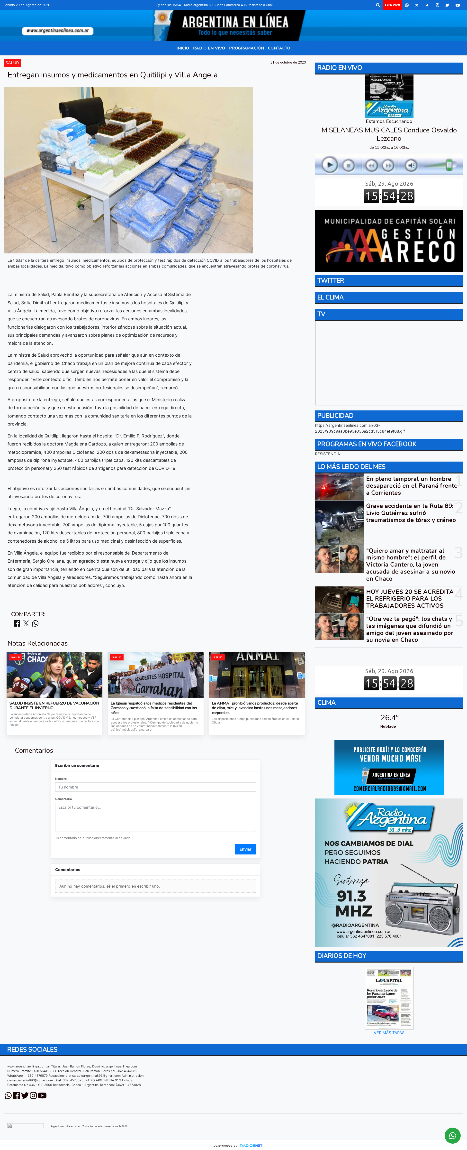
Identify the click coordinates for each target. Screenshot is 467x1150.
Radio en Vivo (209, 48)
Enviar (245, 849)
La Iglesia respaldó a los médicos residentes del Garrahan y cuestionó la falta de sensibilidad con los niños (154, 708)
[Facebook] (427, 5)
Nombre (61, 778)
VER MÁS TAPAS (389, 1032)
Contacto (279, 48)
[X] (417, 5)
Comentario (63, 799)
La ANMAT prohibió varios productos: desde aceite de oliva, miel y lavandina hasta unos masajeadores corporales (255, 708)
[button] (378, 5)
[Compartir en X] (26, 624)
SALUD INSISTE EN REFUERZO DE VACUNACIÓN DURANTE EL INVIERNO (54, 706)
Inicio (183, 48)
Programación (246, 48)
